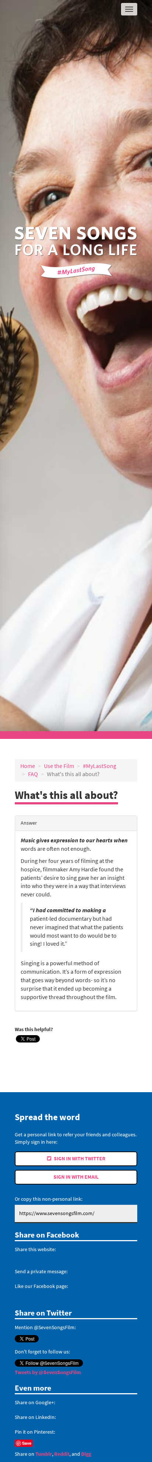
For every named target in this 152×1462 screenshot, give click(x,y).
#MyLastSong (99, 766)
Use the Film (59, 766)
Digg (86, 1454)
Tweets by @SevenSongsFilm (48, 1372)
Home (27, 766)
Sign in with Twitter (79, 1158)
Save (26, 1443)
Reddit (61, 1454)
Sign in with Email (76, 1177)
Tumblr (43, 1454)
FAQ (33, 774)
